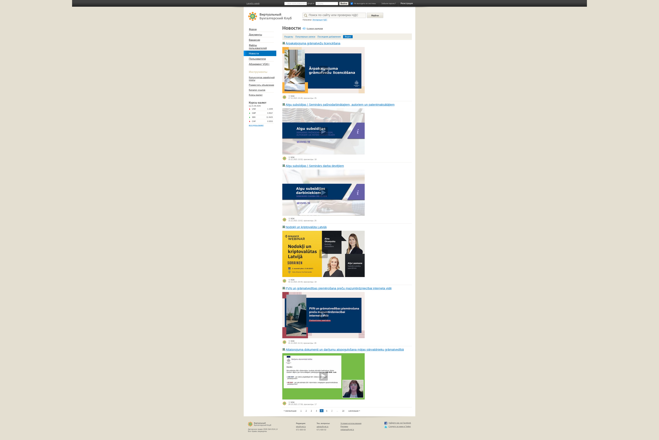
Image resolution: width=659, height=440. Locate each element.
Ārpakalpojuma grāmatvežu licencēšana (313, 43)
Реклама (344, 426)
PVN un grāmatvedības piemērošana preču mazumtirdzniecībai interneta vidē (339, 288)
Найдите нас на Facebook (400, 423)
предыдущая (290, 411)
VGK (292, 96)
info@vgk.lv (301, 427)
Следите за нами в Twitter (400, 426)
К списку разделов (315, 28)
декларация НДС (320, 20)
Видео (348, 37)
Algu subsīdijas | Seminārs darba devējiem (315, 166)
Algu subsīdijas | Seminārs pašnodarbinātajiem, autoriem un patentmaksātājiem (340, 104)
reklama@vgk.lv (347, 430)
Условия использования (350, 423)
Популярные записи (305, 37)
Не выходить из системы (365, 3)
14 (343, 411)
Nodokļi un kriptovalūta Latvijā (306, 227)
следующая (353, 411)
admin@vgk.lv (322, 427)
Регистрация (407, 3)
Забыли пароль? (388, 3)
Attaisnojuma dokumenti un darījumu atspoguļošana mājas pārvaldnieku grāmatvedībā (345, 349)
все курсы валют (256, 125)
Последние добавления (329, 37)
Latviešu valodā (252, 3)
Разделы (288, 37)
